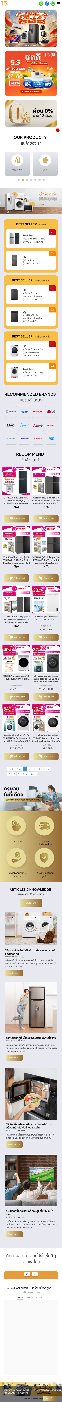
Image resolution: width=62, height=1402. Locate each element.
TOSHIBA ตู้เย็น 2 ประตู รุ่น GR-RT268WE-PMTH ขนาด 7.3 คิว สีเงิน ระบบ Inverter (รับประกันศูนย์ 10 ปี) (16, 621)
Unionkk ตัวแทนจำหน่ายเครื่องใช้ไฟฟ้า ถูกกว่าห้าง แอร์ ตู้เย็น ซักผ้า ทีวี (29, 1288)
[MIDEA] (24, 424)
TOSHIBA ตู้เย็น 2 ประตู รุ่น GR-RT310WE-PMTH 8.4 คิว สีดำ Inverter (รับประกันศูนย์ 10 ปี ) (16, 560)
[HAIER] (24, 411)
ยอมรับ (49, 1398)
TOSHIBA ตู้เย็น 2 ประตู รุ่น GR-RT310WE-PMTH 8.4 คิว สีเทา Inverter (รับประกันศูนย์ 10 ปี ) (46, 500)
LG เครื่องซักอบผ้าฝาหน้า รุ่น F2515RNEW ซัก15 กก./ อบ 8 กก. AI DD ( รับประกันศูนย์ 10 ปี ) (16, 740)
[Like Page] (27, 1274)
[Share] (35, 1274)
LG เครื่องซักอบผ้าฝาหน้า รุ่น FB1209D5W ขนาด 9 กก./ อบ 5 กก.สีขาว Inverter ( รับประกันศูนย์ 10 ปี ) (46, 740)
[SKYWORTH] (11, 438)
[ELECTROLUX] (11, 411)
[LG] (51, 411)
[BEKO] (51, 438)
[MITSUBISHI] (38, 424)
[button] (9, 29)
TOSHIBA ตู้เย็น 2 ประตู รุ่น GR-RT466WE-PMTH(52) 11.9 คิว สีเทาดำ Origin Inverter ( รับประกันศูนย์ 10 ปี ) (16, 502)
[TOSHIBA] (38, 438)
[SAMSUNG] (24, 438)
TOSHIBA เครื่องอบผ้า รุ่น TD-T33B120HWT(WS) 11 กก (16, 677)
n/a (16, 507)
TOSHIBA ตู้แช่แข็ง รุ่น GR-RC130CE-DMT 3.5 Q (46, 618)
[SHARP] (51, 424)
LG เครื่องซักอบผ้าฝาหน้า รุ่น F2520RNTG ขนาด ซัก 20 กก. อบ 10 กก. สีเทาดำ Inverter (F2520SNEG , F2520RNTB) (46, 680)
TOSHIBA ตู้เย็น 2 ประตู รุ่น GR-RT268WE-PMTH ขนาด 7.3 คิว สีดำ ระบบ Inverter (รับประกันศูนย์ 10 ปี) (46, 561)
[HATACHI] (38, 411)
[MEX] (11, 424)
